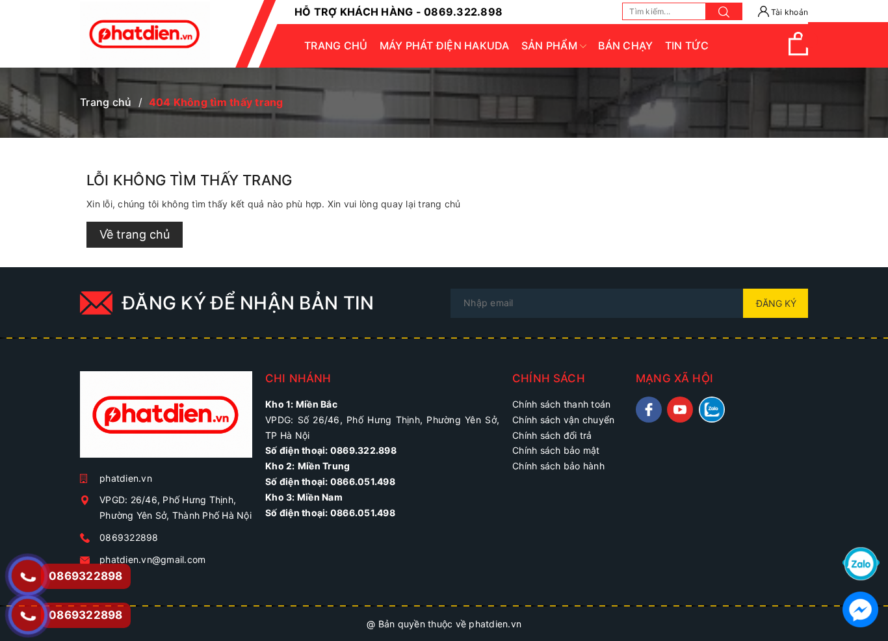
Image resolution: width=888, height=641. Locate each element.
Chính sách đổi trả (552, 435)
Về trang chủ (134, 234)
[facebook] (649, 410)
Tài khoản (789, 12)
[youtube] (680, 410)
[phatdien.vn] (166, 419)
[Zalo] (861, 562)
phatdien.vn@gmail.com (152, 559)
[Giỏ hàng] (798, 52)
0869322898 (129, 537)
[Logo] (145, 33)
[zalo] (712, 410)
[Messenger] (860, 608)
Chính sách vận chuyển (563, 419)
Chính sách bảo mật (556, 450)
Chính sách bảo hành (558, 465)
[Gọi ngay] (27, 576)
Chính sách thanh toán (561, 404)
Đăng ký (776, 303)
